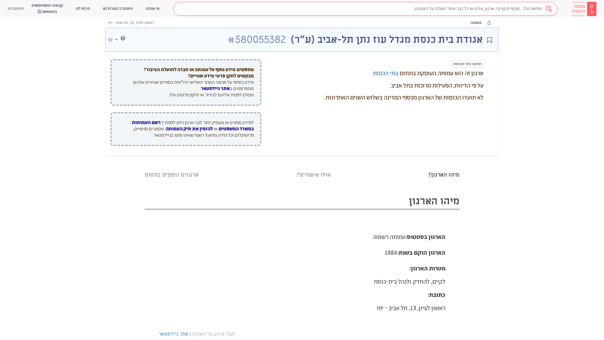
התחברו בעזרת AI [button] (118, 9)
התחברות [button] (16, 9)
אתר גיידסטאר (215, 88)
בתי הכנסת (385, 74)
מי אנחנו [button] (152, 9)
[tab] (443, 167)
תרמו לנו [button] (83, 9)
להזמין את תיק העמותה (189, 129)
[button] (365, 9)
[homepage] (583, 9)
